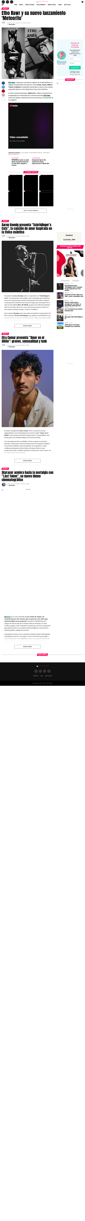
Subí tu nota (67, 4)
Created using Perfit (75, 74)
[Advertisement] (70, 220)
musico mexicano (14, 154)
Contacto (35, 676)
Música (21, 4)
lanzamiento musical (36, 152)
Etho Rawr (46, 95)
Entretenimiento (41, 4)
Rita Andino (12, 24)
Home (15, 4)
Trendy (60, 4)
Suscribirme (75, 67)
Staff (41, 676)
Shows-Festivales (29, 4)
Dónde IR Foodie (52, 4)
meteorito (47, 152)
